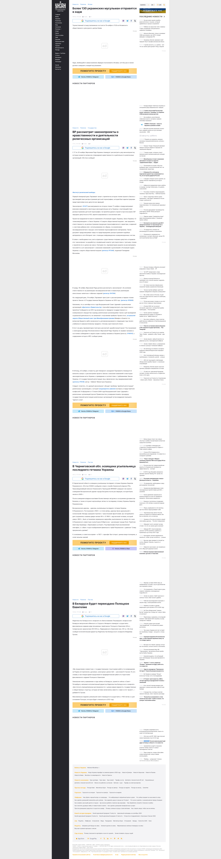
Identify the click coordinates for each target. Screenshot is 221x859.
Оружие (57, 39)
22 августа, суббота (148, 136)
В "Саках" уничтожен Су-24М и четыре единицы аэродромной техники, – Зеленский (152, 680)
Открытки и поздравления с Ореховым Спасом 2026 (140, 816)
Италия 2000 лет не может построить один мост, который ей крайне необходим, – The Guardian (152, 307)
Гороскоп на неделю (115, 792)
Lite (76, 821)
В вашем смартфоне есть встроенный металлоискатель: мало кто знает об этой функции (151, 731)
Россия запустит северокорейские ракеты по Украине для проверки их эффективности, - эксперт (152, 467)
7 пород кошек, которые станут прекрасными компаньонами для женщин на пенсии (152, 154)
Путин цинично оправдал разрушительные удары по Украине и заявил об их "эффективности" (151, 314)
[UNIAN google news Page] (111, 838)
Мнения (57, 59)
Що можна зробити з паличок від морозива (112, 803)
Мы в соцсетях (143, 854)
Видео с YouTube (60, 53)
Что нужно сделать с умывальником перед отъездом (146, 800)
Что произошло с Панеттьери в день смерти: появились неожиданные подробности (152, 591)
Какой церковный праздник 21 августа (104, 813)
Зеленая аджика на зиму (108, 825)
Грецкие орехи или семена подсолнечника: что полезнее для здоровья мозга (152, 204)
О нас (116, 854)
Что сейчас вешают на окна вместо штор (148, 797)
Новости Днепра (127, 772)
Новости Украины (81, 772)
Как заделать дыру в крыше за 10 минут (117, 800)
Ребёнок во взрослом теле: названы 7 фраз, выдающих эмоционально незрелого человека (152, 28)
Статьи (57, 55)
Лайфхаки (78, 797)
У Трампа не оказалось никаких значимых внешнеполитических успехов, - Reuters (152, 141)
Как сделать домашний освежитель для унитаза (89, 800)
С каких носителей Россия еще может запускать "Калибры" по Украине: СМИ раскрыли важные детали (152, 112)
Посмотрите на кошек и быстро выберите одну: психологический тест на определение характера (152, 167)
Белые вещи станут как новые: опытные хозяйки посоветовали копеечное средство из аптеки (152, 440)
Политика (58, 20)
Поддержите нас (152, 11)
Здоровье (58, 43)
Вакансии (58, 67)
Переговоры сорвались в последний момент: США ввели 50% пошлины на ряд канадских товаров (152, 618)
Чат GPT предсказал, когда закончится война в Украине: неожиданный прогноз (152, 273)
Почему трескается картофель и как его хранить (98, 833)
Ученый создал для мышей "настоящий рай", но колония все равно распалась (151, 625)
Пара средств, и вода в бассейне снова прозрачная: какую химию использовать (151, 754)
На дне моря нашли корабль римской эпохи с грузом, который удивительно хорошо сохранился (150, 21)
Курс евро (103, 780)
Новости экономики (81, 780)
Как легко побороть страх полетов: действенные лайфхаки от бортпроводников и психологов (153, 321)
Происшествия (59, 41)
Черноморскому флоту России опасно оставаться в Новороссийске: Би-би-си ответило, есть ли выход (152, 514)
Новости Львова (150, 772)
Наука (57, 33)
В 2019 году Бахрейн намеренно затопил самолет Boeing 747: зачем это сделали (151, 473)
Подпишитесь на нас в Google (97, 21)
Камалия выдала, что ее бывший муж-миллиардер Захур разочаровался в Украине (152, 657)
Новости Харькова (138, 772)
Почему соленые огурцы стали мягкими (118, 808)
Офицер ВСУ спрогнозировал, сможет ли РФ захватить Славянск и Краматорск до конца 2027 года (150, 530)
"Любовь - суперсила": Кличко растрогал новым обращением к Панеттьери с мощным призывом (151, 760)
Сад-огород (79, 833)
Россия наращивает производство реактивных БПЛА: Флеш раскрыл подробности (152, 211)
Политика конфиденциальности (102, 854)
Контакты (58, 69)
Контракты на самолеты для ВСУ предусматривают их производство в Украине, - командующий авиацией (152, 224)
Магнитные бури (101, 787)
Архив (57, 65)
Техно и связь (59, 35)
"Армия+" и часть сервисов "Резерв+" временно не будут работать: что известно (152, 664)
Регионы (58, 29)
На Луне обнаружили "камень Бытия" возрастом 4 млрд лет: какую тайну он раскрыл (153, 612)
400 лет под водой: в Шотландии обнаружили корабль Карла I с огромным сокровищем (152, 361)
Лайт (56, 37)
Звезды (134, 821)
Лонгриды (58, 61)
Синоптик (145, 787)
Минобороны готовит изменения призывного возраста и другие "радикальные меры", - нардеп (152, 160)
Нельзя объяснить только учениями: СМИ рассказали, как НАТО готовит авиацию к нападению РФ (152, 35)
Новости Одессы (107, 775)
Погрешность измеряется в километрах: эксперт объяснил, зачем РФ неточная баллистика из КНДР (152, 236)
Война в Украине (80, 767)
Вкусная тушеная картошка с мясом (85, 828)
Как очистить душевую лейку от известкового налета (90, 805)
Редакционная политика (128, 854)
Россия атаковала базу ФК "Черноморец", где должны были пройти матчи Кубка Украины (152, 651)
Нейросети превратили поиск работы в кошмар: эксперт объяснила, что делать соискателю (153, 187)
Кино (150, 821)
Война (57, 16)
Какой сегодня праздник (83, 813)
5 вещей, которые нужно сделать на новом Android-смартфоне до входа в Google (152, 180)
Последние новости (151, 17)
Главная (57, 14)
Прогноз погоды (80, 788)
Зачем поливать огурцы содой (124, 833)
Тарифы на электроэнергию (132, 783)
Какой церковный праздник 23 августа (110, 816)
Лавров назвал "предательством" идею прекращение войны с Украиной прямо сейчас (152, 218)
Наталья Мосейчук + (93, 767)
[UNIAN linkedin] (107, 838)
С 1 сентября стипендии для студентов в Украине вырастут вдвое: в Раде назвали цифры (151, 447)
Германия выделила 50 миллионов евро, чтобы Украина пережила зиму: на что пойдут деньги (152, 638)
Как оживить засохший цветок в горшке (86, 803)
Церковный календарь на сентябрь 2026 (129, 813)
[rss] (121, 838)
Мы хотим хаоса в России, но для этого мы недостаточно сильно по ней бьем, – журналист (153, 296)
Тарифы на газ (119, 780)
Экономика (58, 23)
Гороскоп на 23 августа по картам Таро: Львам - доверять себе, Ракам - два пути (152, 334)
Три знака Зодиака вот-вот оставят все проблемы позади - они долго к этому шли (152, 631)
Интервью (58, 57)
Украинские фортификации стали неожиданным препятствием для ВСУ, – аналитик (151, 489)
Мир (56, 25)
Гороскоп (78, 792)
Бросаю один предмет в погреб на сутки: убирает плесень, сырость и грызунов (152, 542)
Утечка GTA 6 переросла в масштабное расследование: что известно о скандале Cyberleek (153, 453)
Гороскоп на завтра (102, 792)
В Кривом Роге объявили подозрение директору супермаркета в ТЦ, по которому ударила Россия (152, 173)
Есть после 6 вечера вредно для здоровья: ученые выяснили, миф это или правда (152, 687)
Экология (58, 27)
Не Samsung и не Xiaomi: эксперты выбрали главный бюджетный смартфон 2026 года (152, 350)
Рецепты (80, 821)
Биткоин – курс (118, 783)
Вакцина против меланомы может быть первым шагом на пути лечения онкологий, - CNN (152, 130)
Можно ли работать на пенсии (103, 783)
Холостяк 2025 (142, 821)
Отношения (127, 821)
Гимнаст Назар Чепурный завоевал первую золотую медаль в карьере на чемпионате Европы (152, 147)
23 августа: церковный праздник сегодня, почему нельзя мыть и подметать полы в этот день (152, 373)
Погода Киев (91, 787)
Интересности (59, 47)
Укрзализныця (149, 780)
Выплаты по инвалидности (92, 775)
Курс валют (110, 780)
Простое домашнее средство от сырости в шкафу (89, 808)
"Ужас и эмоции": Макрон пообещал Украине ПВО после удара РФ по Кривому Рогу (152, 460)
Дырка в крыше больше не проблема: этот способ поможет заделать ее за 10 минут (152, 280)
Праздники (108, 821)
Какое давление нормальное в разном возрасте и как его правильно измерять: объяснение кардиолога (151, 496)
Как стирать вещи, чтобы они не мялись (143, 808)
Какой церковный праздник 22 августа (86, 816)
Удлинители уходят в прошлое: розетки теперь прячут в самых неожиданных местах (151, 747)
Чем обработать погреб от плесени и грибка (140, 803)
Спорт (57, 31)
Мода (102, 821)
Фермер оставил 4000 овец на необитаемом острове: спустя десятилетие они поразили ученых (152, 584)
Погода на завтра (112, 787)
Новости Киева (79, 775)
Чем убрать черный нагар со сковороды (95, 797)
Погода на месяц (136, 787)
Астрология (95, 821)
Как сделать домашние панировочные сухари (121, 805)
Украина (57, 18)
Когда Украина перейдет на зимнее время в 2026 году (104, 772)
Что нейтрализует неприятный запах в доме (122, 797)
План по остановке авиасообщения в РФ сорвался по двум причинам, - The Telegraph (152, 327)
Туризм (57, 45)
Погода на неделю (124, 787)
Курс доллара (94, 780)
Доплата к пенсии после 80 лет (84, 783)
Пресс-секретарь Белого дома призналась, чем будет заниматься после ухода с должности (152, 198)
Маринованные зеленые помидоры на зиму (130, 825)
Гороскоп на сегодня (88, 792)
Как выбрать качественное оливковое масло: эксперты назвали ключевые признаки (150, 118)
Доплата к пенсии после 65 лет (134, 780)
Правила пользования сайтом (81, 854)
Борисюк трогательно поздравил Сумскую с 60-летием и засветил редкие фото (152, 503)
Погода (57, 49)
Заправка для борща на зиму (90, 825)
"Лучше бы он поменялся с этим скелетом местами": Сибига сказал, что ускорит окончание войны (152, 698)
